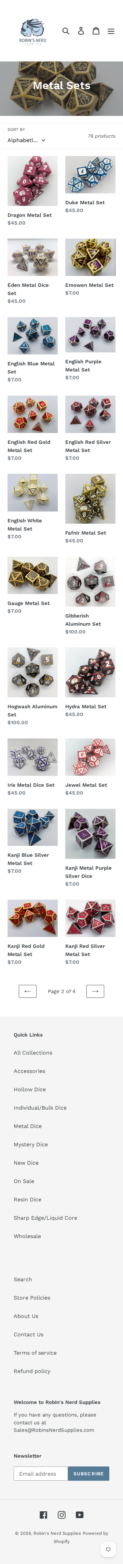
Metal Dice (28, 1126)
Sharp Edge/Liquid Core (45, 1218)
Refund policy (32, 1371)
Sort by (16, 129)
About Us (26, 1316)
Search (23, 1279)
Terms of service (35, 1353)
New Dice (26, 1163)
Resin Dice (27, 1199)
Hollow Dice (30, 1089)
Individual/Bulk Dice (40, 1108)
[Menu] (111, 30)
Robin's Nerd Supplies (57, 1533)
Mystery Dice (31, 1144)
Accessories (29, 1071)
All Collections (33, 1052)
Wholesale (27, 1236)
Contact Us (28, 1334)
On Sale (24, 1181)
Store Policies (32, 1297)
